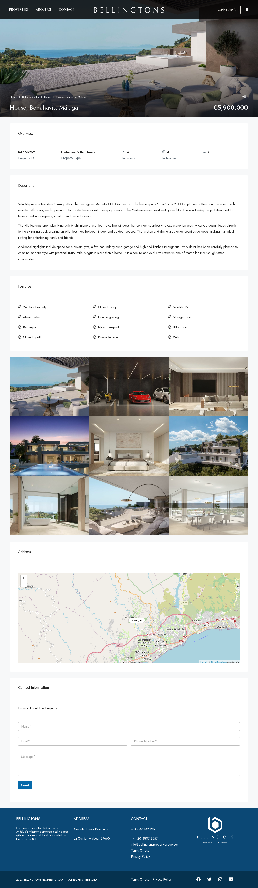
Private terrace (108, 337)
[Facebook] (198, 879)
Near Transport (108, 327)
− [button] (23, 583)
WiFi (176, 337)
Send (25, 785)
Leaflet (203, 661)
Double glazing (108, 317)
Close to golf (32, 337)
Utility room (180, 327)
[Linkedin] (231, 879)
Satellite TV (180, 307)
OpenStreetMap (219, 661)
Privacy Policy (140, 856)
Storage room (182, 317)
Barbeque (29, 327)
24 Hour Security (34, 307)
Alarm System (32, 317)
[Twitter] (209, 879)
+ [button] (23, 577)
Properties (18, 9)
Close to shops (108, 307)
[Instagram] (220, 879)
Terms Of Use (140, 850)
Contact (66, 9)
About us (43, 9)
